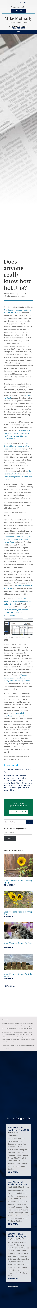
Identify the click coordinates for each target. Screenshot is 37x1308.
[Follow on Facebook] (12, 2)
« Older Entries (9, 986)
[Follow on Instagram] (16, 2)
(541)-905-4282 (18, 28)
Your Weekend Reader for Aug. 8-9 (18, 913)
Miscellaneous (9, 296)
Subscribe (9, 839)
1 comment (20, 296)
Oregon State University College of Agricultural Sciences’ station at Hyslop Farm (17, 539)
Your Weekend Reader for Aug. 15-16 (18, 881)
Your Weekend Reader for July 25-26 (18, 975)
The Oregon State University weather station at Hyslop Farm (16, 446)
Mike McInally (18, 18)
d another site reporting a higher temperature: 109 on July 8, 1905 (18, 601)
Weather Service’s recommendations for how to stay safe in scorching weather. (18, 678)
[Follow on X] (20, 2)
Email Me (18, 11)
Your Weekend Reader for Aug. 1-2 (18, 944)
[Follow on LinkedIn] (24, 2)
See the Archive (18, 812)
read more (9, 885)
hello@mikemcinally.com (18, 26)
